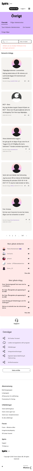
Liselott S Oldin (14, 81)
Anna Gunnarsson (14, 220)
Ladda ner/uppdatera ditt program (19, 342)
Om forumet (26, 27)
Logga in (23, 8)
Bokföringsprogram (7, 390)
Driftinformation (13, 362)
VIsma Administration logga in (11, 138)
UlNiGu (12, 185)
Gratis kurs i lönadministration (10, 415)
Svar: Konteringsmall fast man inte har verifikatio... (14, 285)
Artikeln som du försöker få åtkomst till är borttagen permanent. (14, 47)
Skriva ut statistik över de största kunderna (14, 307)
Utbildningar (12, 347)
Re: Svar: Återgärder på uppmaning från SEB (14, 290)
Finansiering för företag (8, 399)
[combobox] (16, 41)
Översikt (4, 22)
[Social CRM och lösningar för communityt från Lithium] (27, 467)
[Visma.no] (7, 3)
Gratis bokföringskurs (8, 408)
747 (22, 235)
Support (4, 443)
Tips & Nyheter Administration (10, 27)
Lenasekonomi (14, 149)
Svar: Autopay (7, 209)
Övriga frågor (5, 32)
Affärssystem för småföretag (10, 396)
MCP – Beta (6, 104)
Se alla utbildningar (7, 418)
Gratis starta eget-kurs (8, 412)
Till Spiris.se (5, 446)
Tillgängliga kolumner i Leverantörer (13, 70)
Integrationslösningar (15, 351)
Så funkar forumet (14, 338)
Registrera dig (14, 8)
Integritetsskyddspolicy (8, 430)
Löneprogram (5, 393)
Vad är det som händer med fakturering (14, 175)
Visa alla (27, 273)
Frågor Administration (16, 22)
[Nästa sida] (26, 235)
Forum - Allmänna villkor (8, 427)
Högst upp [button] (2, 466)
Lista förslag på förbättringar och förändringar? (14, 301)
